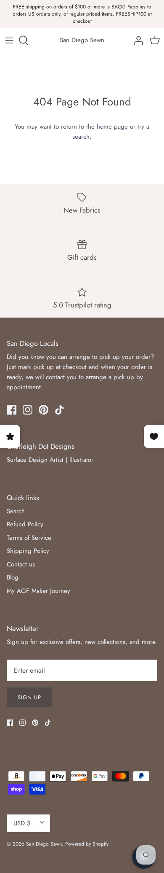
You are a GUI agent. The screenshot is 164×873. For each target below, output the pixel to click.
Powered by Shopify (86, 844)
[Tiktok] (59, 410)
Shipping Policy (28, 550)
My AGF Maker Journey (38, 590)
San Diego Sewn (44, 844)
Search (16, 511)
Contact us (21, 564)
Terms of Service (29, 537)
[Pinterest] (43, 410)
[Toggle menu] (9, 40)
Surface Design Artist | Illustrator (50, 459)
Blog (13, 577)
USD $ (22, 823)
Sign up (29, 697)
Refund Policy (25, 524)
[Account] (136, 40)
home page (112, 126)
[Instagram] (27, 410)
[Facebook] (11, 410)
